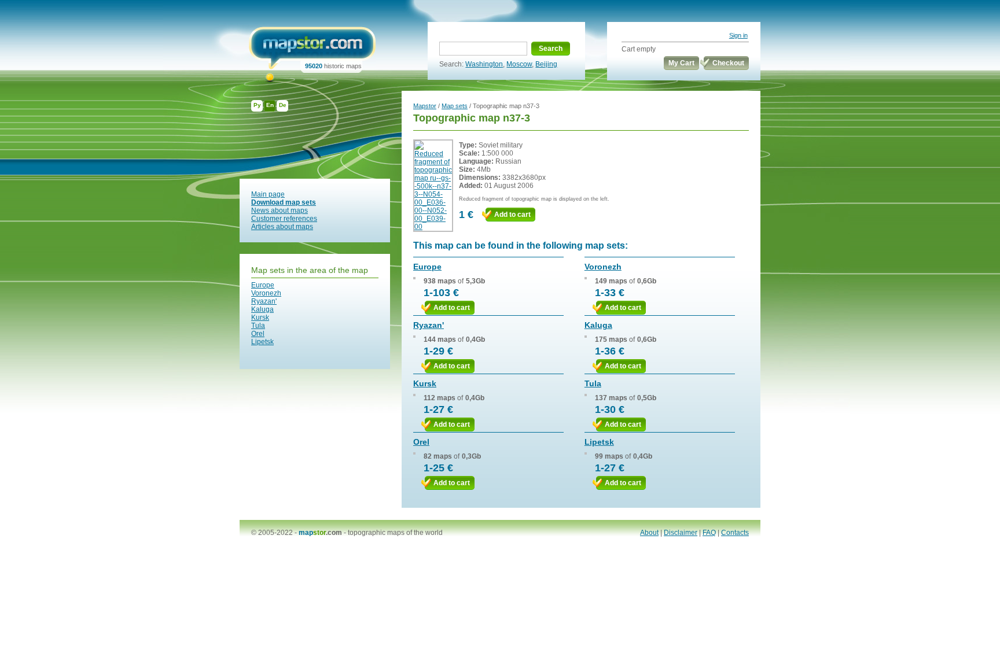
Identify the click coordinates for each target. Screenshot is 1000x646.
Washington (484, 64)
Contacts (735, 533)
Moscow (519, 64)
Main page (268, 194)
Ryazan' (264, 301)
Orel (257, 334)
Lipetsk (262, 342)
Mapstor (424, 105)
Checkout (728, 63)
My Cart (681, 63)
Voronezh (266, 293)
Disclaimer (680, 533)
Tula (258, 326)
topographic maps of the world (395, 533)
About (649, 533)
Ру (257, 105)
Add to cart (512, 215)
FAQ (709, 533)
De (282, 105)
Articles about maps (282, 227)
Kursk (260, 317)
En (270, 105)
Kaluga (262, 309)
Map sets (455, 105)
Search (550, 49)
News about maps (279, 210)
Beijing (546, 64)
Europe (262, 285)
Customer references (284, 219)
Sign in (738, 35)
